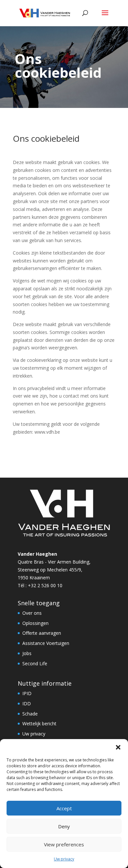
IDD (26, 703)
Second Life (34, 663)
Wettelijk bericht (39, 723)
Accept (64, 808)
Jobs (27, 653)
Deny (64, 826)
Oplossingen (35, 623)
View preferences (64, 844)
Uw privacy (64, 859)
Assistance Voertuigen (45, 643)
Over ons (32, 613)
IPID (27, 693)
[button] (118, 747)
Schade (30, 714)
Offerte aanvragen (41, 633)
